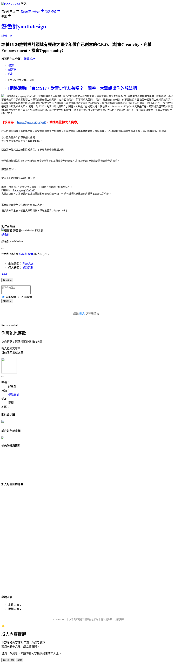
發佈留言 (7, 301)
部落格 (12, 69)
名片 (11, 73)
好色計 (5, 234)
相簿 (11, 65)
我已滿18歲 (8, 660)
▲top (4, 273)
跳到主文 (6, 35)
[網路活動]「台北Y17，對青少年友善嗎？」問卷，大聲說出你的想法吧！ (74, 88)
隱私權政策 (106, 619)
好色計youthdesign (23, 26)
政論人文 (28, 263)
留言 (30, 254)
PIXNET (62, 619)
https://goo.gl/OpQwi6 (31, 122)
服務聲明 (120, 619)
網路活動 (28, 267)
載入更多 (7, 280)
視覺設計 (29, 58)
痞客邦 (23, 254)
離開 (19, 660)
